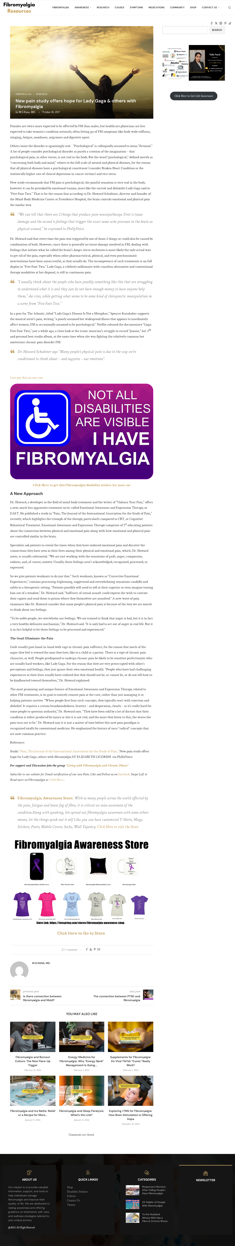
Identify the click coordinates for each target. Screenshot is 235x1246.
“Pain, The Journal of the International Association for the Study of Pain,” (69, 751)
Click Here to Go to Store (81, 933)
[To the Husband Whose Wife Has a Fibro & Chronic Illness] (132, 1218)
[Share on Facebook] (86, 949)
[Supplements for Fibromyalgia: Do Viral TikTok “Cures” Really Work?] (130, 1037)
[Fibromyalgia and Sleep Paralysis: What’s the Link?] (81, 1091)
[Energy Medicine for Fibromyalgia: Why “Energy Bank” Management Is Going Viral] (81, 1037)
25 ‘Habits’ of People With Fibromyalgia (153, 1204)
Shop (193, 7)
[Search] (229, 7)
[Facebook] (211, 23)
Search (217, 30)
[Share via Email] (98, 949)
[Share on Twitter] (90, 949)
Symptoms (136, 7)
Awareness (82, 7)
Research (103, 7)
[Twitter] (216, 23)
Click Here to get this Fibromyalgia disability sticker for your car (82, 485)
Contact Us (209, 7)
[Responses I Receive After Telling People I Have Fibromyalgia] (132, 1190)
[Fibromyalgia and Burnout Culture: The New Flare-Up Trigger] (32, 1037)
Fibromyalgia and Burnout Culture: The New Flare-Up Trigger (32, 1061)
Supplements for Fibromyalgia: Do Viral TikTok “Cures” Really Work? (130, 1061)
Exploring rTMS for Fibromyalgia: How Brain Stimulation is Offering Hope (131, 1115)
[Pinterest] (225, 23)
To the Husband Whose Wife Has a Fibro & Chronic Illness (155, 1217)
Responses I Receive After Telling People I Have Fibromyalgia (154, 1190)
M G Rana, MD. (27, 112)
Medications (156, 7)
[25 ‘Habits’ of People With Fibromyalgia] (132, 1204)
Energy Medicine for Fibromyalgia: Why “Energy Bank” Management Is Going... (81, 1061)
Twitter (71, 1205)
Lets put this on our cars (26, 377)
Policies (71, 1196)
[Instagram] (220, 23)
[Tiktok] (230, 23)
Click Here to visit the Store (118, 827)
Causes (119, 7)
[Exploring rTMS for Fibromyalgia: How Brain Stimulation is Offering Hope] (130, 1091)
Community (177, 7)
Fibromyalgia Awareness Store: (45, 798)
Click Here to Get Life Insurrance (193, 96)
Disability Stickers (77, 1192)
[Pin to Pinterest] (94, 949)
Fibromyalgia (60, 7)
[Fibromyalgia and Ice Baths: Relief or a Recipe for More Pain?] (32, 1091)
